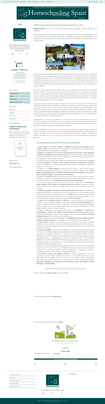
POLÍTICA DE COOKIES (13, 383)
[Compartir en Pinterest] (59, 353)
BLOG (43, 1)
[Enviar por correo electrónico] (53, 353)
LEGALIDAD (11, 96)
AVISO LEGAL (12, 377)
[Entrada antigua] (96, 364)
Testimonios (12, 118)
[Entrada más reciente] (34, 364)
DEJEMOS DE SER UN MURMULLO (52, 401)
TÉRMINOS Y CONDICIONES (14, 380)
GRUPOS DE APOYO (13, 99)
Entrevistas (12, 109)
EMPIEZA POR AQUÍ (33, 1)
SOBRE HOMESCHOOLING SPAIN (15, 102)
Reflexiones (12, 115)
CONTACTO (50, 1)
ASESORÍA (23, 1)
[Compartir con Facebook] (57, 353)
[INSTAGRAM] (26, 54)
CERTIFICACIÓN (13, 1)
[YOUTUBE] (12, 54)
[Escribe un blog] (55, 353)
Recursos (11, 112)
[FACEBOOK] (19, 54)
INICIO (5, 1)
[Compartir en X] (56, 353)
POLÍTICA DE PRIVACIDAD (14, 374)
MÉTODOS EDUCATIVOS (14, 93)
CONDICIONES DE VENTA (14, 386)
